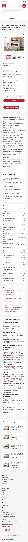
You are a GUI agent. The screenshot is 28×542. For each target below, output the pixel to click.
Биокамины (21, 22)
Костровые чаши (6, 509)
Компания (20, 14)
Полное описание (7, 78)
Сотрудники (5, 481)
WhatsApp (7, 369)
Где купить (4, 498)
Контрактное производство (9, 14)
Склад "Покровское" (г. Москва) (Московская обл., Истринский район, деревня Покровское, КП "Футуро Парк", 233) (14, 308)
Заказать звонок (6, 526)
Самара (4, 1)
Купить (14, 100)
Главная (4, 22)
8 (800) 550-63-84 (20, 6)
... (25, 14)
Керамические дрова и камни (9, 516)
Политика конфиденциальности (10, 499)
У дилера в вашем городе (11, 107)
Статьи (3, 492)
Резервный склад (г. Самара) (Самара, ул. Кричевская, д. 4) (13, 299)
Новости (4, 490)
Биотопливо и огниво (7, 514)
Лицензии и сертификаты (8, 479)
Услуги (3, 494)
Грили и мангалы (6, 507)
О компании (5, 477)
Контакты (4, 485)
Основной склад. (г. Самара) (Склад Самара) (13, 291)
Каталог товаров (12, 22)
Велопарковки (5, 512)
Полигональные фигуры (8, 510)
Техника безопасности (7, 496)
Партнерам (4, 483)
